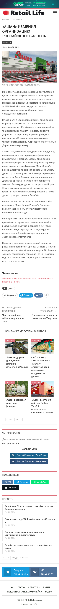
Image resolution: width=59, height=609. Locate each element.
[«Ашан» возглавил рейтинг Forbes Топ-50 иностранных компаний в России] (42, 389)
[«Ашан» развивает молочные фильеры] (16, 389)
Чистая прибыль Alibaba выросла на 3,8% (13, 318)
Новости (7, 42)
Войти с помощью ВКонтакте (31, 461)
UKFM (35, 604)
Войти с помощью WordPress (31, 455)
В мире (46, 587)
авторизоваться (10, 443)
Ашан (11, 288)
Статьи (21, 587)
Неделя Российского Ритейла (24, 591)
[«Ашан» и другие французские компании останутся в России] (16, 346)
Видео (48, 591)
